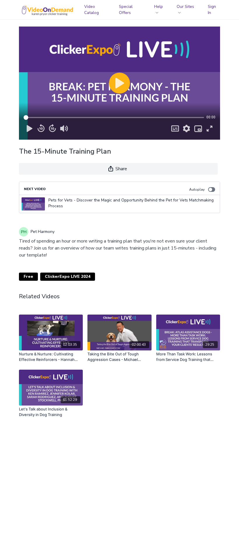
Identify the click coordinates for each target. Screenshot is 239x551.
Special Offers (126, 9)
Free (28, 276)
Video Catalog (91, 9)
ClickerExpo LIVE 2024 (67, 276)
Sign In (212, 9)
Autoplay (197, 189)
